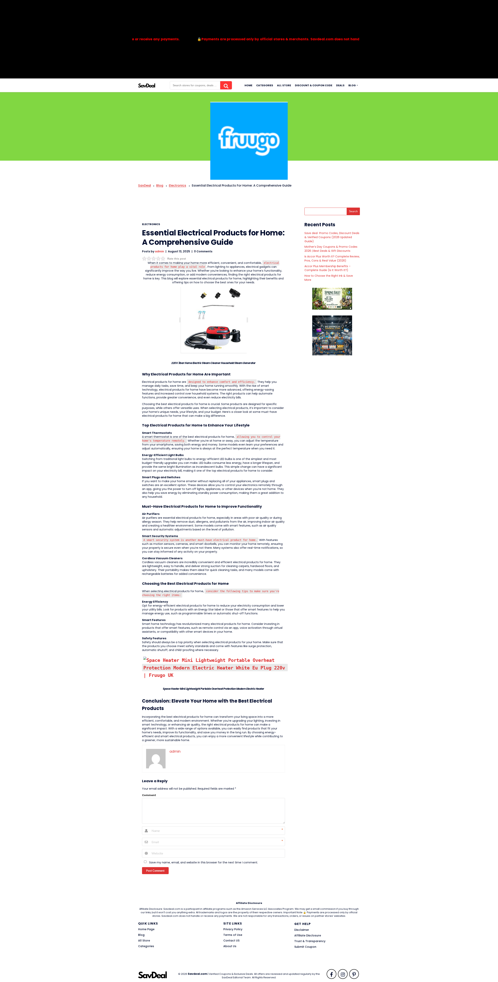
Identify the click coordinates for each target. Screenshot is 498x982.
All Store (284, 85)
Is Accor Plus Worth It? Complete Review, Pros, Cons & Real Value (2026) (332, 258)
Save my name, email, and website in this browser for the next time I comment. (203, 862)
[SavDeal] (146, 85)
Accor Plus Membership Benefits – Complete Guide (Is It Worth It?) (327, 268)
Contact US (231, 940)
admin (159, 251)
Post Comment (155, 870)
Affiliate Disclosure (307, 935)
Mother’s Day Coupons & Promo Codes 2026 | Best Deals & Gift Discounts (330, 249)
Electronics (151, 224)
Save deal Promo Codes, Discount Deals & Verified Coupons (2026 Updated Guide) (331, 237)
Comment (149, 795)
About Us (229, 946)
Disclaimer (301, 930)
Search (353, 211)
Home (248, 85)
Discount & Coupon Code (313, 85)
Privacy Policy (232, 929)
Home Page (146, 929)
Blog (352, 85)
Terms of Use (232, 935)
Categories (264, 85)
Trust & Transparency (309, 941)
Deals (340, 85)
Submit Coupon (305, 947)
